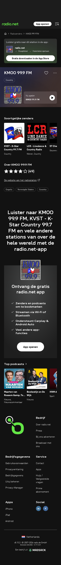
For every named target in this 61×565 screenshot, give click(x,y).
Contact (40, 463)
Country (9, 80)
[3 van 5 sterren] (15, 171)
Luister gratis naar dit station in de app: (27, 42)
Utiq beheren (12, 482)
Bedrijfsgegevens (14, 475)
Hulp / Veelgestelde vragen (42, 479)
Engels (9, 190)
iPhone (9, 509)
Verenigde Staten (26, 190)
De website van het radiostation (20, 180)
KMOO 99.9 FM (32, 100)
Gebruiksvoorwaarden (16, 463)
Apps (38, 469)
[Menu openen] (57, 24)
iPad (7, 515)
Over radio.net (43, 424)
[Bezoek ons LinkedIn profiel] (38, 508)
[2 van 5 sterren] (11, 171)
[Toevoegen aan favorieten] (46, 73)
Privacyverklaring (14, 469)
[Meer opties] (55, 73)
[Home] (5, 33)
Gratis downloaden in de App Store (30, 58)
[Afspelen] (52, 97)
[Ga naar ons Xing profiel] (45, 508)
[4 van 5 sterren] (20, 171)
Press (39, 431)
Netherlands (32, 537)
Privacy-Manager (14, 488)
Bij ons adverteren (45, 437)
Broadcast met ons (43, 445)
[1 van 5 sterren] (6, 171)
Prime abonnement (42, 490)
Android (9, 521)
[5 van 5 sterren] (25, 171)
